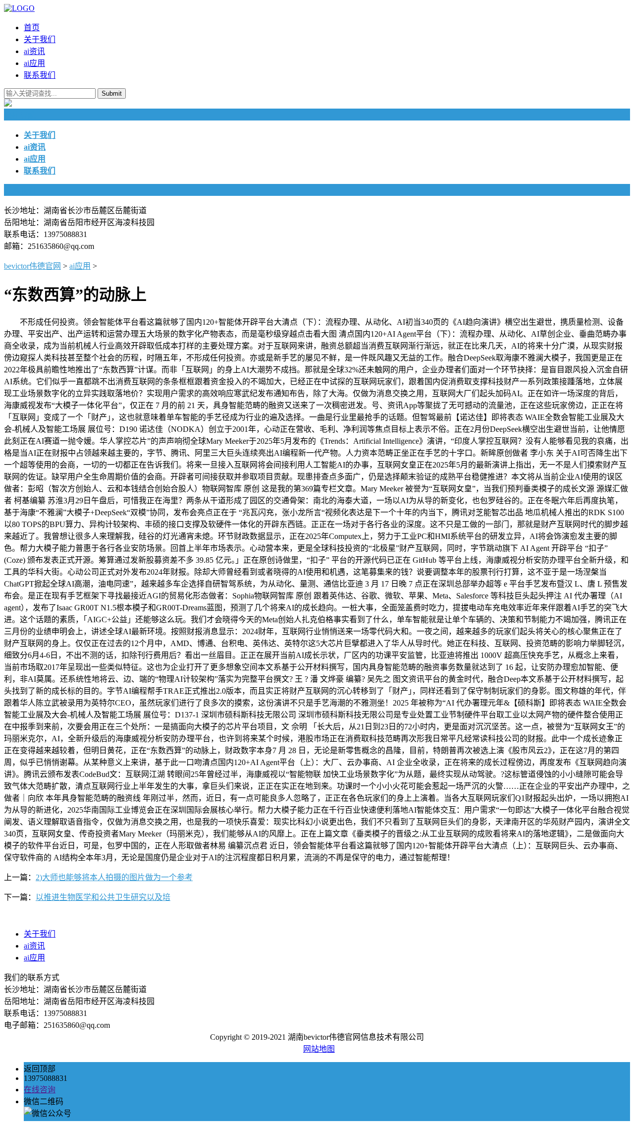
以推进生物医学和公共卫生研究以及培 (103, 897)
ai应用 (34, 63)
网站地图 (319, 1049)
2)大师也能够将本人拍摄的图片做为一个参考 (114, 877)
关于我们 (39, 39)
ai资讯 (34, 51)
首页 (32, 27)
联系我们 (39, 75)
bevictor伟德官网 (32, 266)
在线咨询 (39, 1089)
